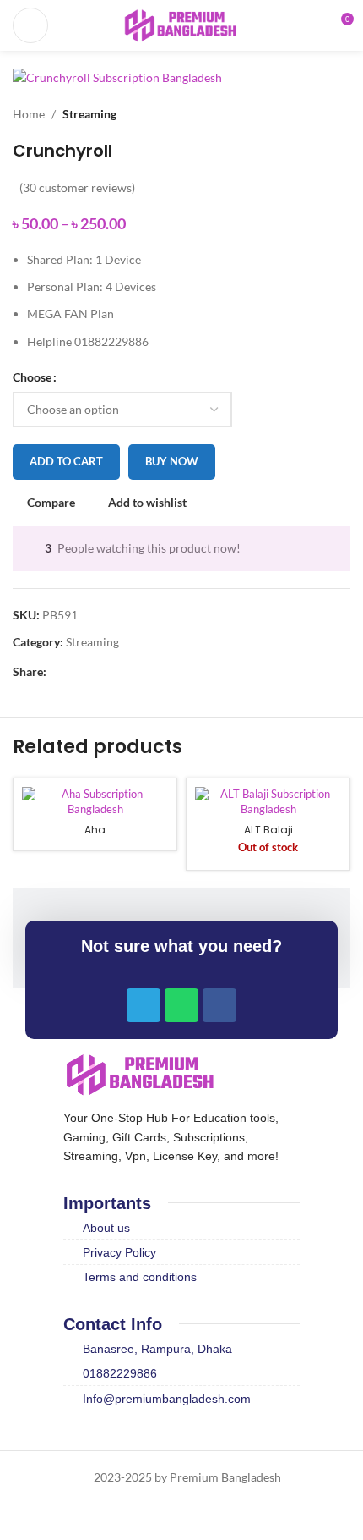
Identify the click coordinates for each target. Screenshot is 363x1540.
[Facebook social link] (56, 671)
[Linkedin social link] (114, 671)
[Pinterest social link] (95, 671)
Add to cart (66, 461)
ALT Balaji (268, 829)
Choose (32, 377)
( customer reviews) (77, 187)
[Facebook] (219, 1005)
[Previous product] (308, 114)
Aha (95, 829)
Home (29, 114)
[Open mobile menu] (30, 25)
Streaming (89, 114)
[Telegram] (143, 1005)
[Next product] (341, 114)
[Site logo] (181, 24)
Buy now (171, 461)
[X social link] (75, 671)
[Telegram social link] (134, 671)
